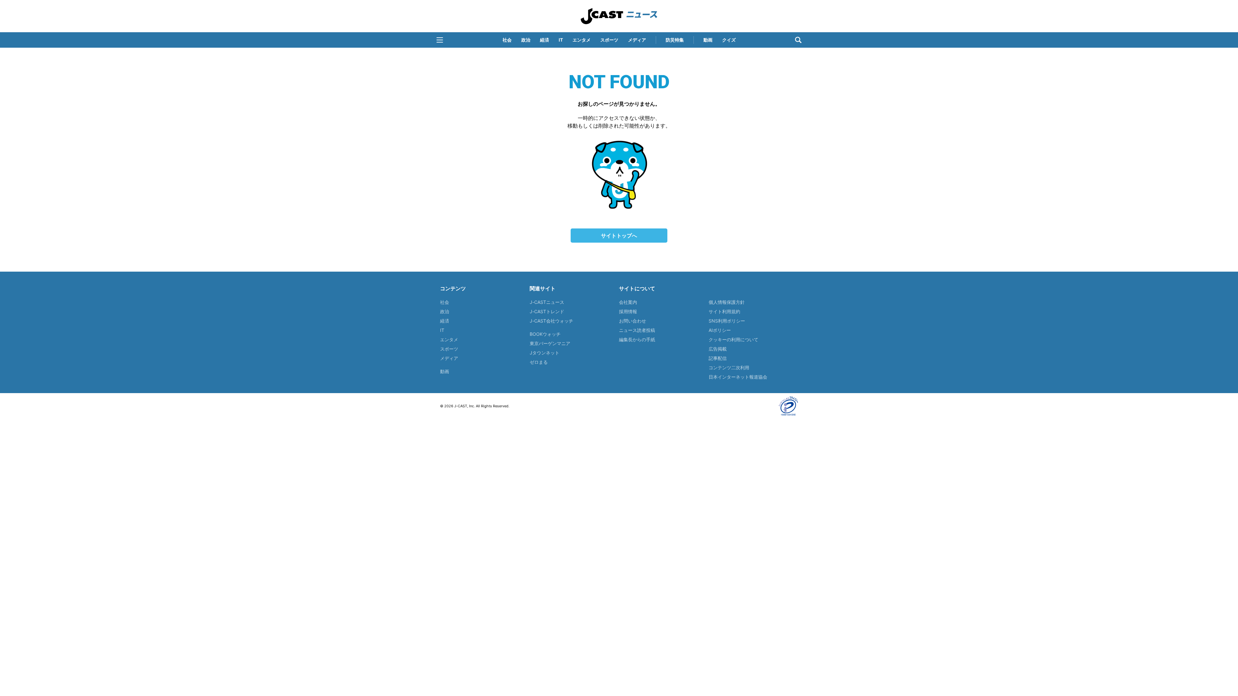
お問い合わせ (632, 321)
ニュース (619, 16)
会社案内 (628, 302)
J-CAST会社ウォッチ (551, 321)
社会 (507, 40)
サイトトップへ (619, 235)
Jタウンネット (544, 352)
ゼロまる (539, 362)
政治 (525, 40)
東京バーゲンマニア (550, 343)
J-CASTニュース (547, 302)
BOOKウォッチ (545, 334)
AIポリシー (720, 330)
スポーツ (609, 40)
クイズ (729, 40)
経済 (544, 40)
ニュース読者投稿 (637, 330)
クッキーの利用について (733, 339)
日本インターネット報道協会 (738, 377)
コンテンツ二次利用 (729, 367)
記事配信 (718, 358)
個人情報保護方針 (727, 302)
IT (561, 40)
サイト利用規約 (724, 311)
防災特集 (675, 40)
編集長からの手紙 (637, 339)
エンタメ (582, 40)
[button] (439, 40)
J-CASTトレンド (547, 311)
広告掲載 (718, 349)
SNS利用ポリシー (727, 321)
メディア (637, 40)
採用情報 (628, 311)
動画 (707, 40)
